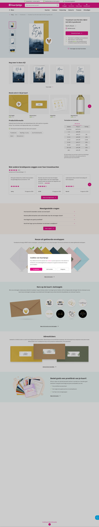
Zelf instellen (49, 269)
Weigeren (63, 269)
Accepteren (36, 269)
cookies (49, 260)
